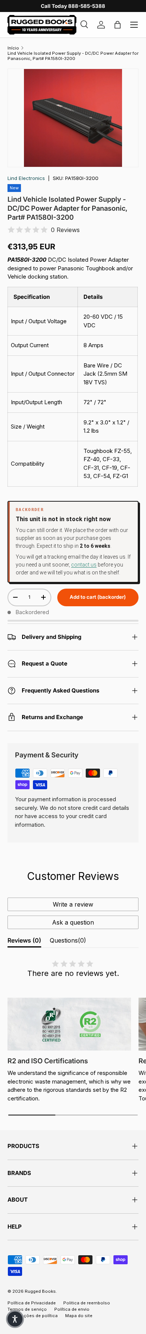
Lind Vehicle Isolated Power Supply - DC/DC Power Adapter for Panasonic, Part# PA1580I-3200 (73, 56)
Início (13, 48)
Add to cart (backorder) (98, 597)
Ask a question (73, 922)
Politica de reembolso (86, 1303)
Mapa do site (78, 1315)
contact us (84, 565)
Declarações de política (32, 1315)
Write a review (73, 904)
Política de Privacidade (31, 1303)
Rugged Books (40, 1291)
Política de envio (71, 1309)
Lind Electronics (26, 178)
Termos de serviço (27, 1309)
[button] (15, 1319)
